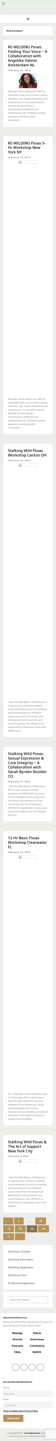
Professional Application (21, 1283)
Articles (17, 1339)
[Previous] (8, 1221)
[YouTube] (40, 1367)
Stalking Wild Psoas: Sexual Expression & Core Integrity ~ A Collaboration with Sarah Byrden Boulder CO (27, 765)
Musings (17, 1333)
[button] (28, 19)
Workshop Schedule (19, 1251)
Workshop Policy (17, 1275)
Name (6, 1387)
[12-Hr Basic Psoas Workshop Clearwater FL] (28, 973)
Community (37, 1346)
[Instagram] (23, 1367)
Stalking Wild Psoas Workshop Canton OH (27, 453)
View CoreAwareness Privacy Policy (20, 1411)
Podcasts (17, 1346)
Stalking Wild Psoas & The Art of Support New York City (27, 1146)
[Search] (45, 1300)
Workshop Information (20, 1259)
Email (6, 1399)
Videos (37, 1333)
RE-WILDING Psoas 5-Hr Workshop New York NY (27, 147)
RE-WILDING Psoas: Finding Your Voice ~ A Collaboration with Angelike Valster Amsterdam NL (27, 55)
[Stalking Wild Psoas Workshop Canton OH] (28, 581)
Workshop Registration (20, 1267)
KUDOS (37, 1352)
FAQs (17, 1352)
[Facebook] (15, 1367)
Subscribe (13, 1418)
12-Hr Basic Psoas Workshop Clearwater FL (27, 842)
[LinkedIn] (32, 1367)
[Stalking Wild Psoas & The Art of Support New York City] (28, 1166)
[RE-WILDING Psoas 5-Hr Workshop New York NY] (28, 278)
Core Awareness (32, 1433)
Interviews (37, 1339)
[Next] (20, 1236)
